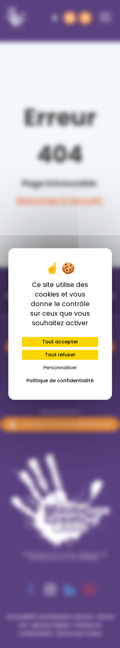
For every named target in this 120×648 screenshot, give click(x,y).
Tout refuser (60, 354)
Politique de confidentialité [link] (60, 380)
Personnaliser (60, 367)
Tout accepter (60, 341)
